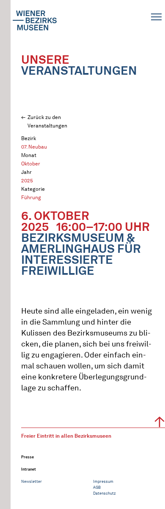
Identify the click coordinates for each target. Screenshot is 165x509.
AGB (97, 487)
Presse (27, 457)
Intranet (28, 469)
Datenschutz (104, 493)
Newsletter (31, 481)
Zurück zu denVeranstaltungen (47, 121)
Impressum (103, 481)
